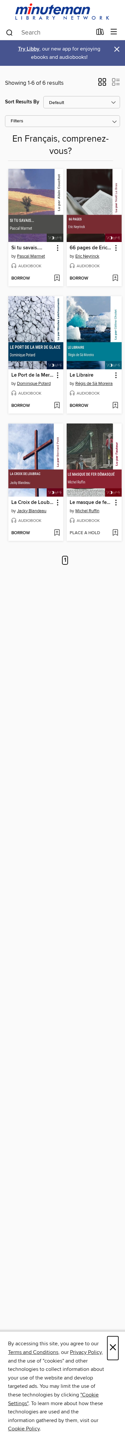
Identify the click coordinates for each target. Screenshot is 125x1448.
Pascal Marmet (31, 256)
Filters (17, 121)
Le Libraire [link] (81, 375)
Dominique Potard (34, 383)
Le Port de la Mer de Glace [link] (32, 375)
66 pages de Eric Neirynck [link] (91, 248)
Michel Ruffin (87, 511)
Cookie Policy (24, 1428)
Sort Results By (22, 102)
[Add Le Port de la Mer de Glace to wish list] (57, 406)
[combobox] (48, 33)
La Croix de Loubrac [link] (32, 503)
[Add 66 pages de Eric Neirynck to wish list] (115, 278)
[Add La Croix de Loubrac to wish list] (57, 533)
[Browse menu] (114, 32)
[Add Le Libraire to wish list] (115, 406)
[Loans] (100, 33)
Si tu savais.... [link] (26, 248)
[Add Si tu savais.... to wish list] (57, 278)
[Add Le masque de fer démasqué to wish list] (115, 533)
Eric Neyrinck (87, 256)
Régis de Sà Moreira (94, 383)
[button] (102, 84)
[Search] (9, 32)
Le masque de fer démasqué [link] (91, 503)
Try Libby (28, 49)
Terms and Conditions (33, 1352)
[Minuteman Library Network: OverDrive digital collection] (62, 12)
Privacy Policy (86, 1352)
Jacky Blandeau (31, 511)
